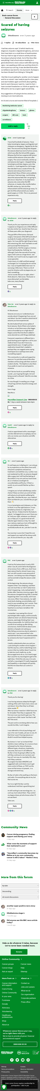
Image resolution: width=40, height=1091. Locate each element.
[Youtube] (22, 1060)
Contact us (25, 983)
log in (29, 127)
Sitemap (24, 972)
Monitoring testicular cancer (12, 105)
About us (5, 1025)
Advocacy (6, 1008)
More (7, 2)
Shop (4, 1021)
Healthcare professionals (7, 1016)
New (34, 16)
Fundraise (6, 1000)
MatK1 (10, 425)
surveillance (7, 119)
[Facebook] (12, 1060)
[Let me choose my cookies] (4, 1087)
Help (22, 968)
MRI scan (15, 115)
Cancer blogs (7, 968)
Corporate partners (28, 998)
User (37, 3)
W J (9, 461)
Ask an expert (7, 972)
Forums (19, 10)
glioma (31, 110)
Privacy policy (5, 1072)
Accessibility (24, 1072)
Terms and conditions (7, 1069)
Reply (15, 200)
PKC (9, 560)
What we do (25, 991)
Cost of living (7, 989)
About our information (26, 1069)
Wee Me (11, 304)
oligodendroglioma (9, 110)
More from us (8, 978)
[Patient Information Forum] (36, 1052)
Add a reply (13, 126)
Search (10, 10)
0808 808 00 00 (20, 1044)
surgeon (5, 115)
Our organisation (27, 994)
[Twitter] (17, 1060)
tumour (22, 110)
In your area (6, 996)
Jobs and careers (28, 987)
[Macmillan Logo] (7, 1052)
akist (10, 138)
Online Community (11, 959)
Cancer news (26, 964)
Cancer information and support (9, 984)
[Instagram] (28, 1060)
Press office (25, 1002)
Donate (19, 952)
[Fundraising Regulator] (23, 1052)
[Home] (20, 2)
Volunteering (7, 1012)
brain (24, 115)
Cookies (22, 1066)
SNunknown (13, 35)
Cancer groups (8, 964)
